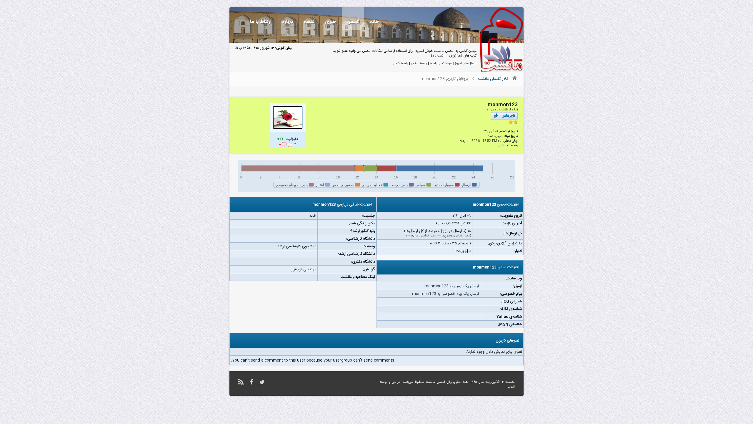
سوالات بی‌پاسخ (441, 63)
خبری (330, 21)
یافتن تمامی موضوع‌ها (456, 235)
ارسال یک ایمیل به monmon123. (451, 286)
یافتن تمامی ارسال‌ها (423, 235)
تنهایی (511, 387)
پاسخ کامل (400, 63)
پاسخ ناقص (419, 63)
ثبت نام (437, 56)
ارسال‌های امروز (466, 63)
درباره (287, 21)
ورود (452, 56)
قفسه (309, 21)
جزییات (461, 251)
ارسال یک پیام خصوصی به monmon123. (445, 294)
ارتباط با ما (260, 21)
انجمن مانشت (435, 382)
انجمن (352, 21)
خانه (374, 21)
